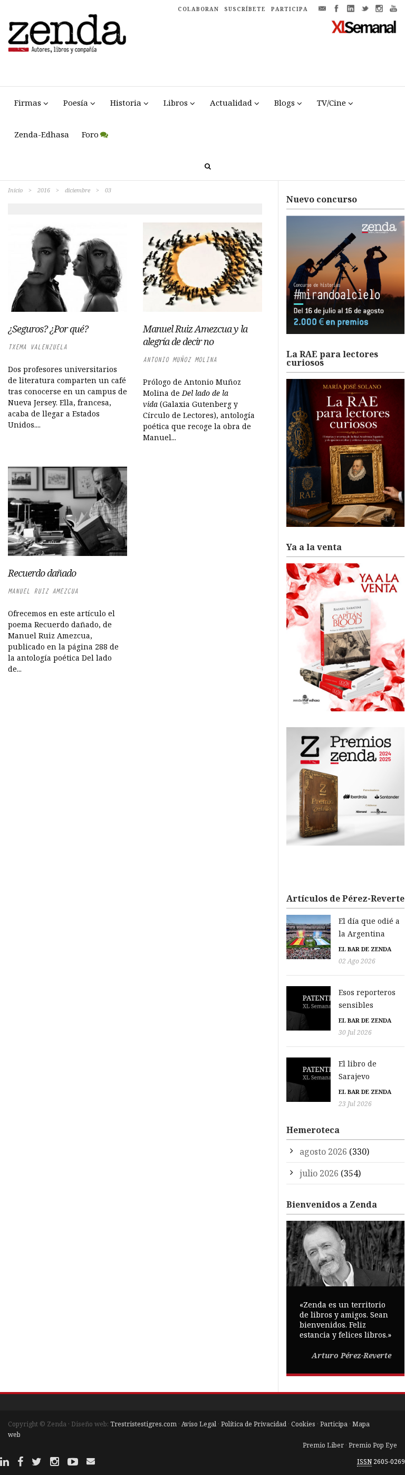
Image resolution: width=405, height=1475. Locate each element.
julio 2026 (319, 1173)
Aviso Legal (198, 1424)
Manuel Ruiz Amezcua (43, 591)
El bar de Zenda (365, 949)
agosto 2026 (323, 1151)
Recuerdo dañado (42, 573)
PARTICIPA (289, 9)
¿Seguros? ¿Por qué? (48, 328)
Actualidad (231, 102)
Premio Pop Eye (373, 1445)
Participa (334, 1424)
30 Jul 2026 (355, 1032)
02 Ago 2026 (357, 961)
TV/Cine (331, 102)
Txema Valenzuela (37, 346)
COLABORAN (198, 9)
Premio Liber (323, 1445)
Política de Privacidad (253, 1424)
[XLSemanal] (364, 26)
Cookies (303, 1424)
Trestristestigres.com (143, 1424)
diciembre (77, 190)
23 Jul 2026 (355, 1103)
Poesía (75, 102)
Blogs (284, 102)
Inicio (15, 190)
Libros (175, 102)
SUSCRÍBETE (245, 9)
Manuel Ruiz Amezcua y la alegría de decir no (195, 335)
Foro (90, 134)
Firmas (27, 102)
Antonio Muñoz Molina (180, 359)
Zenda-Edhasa (41, 134)
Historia (125, 102)
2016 (43, 190)
